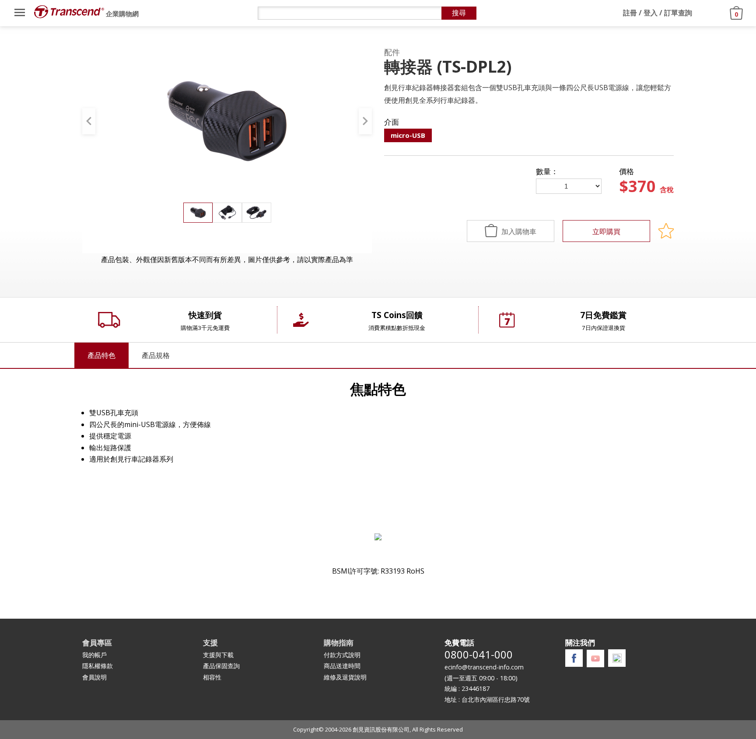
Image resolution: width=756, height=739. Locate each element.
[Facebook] (574, 658)
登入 (651, 13)
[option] (227, 121)
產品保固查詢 (221, 666)
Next (365, 121)
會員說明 (94, 677)
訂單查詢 (678, 13)
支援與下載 (218, 655)
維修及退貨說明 (345, 677)
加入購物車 (518, 231)
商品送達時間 (342, 666)
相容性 (212, 677)
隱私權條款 (97, 666)
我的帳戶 (94, 655)
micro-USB (408, 135)
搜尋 (459, 13)
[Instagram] (617, 658)
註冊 (630, 13)
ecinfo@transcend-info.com (484, 667)
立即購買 (606, 231)
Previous (88, 121)
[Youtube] (595, 658)
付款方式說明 (342, 655)
